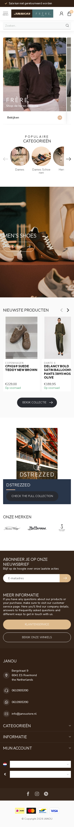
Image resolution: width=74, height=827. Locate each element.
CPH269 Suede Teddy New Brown (21, 368)
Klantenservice (37, 624)
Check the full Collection (32, 496)
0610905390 (20, 690)
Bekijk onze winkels (37, 637)
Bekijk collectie (34, 402)
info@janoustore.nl (24, 714)
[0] (69, 13)
